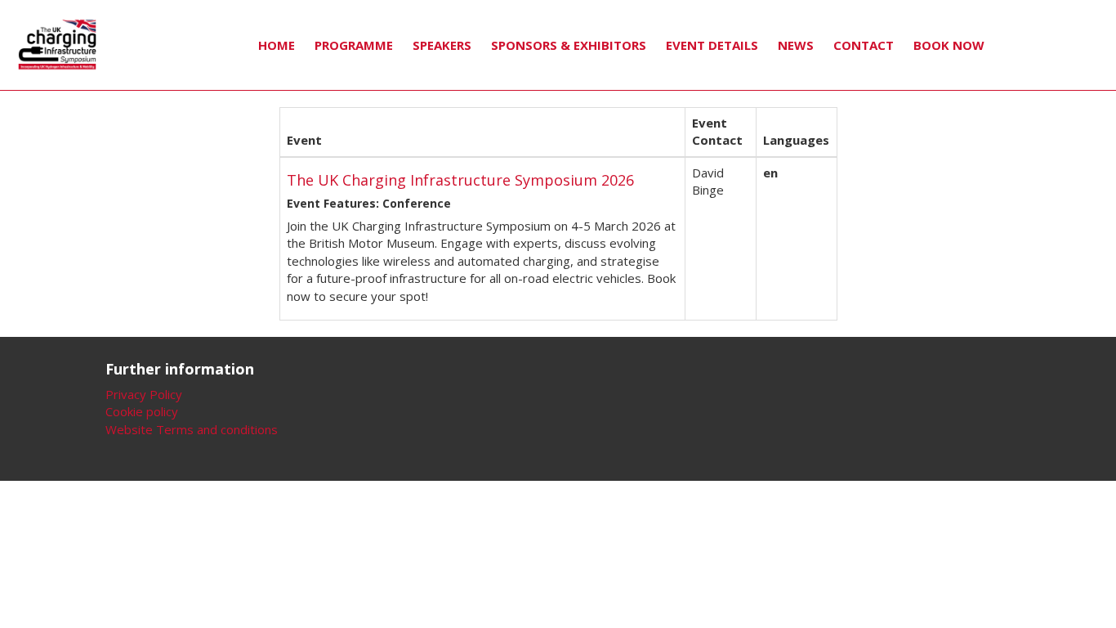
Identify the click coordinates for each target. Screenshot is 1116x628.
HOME (276, 45)
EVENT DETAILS (712, 45)
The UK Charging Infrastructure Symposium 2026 (460, 180)
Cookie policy (141, 411)
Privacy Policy (143, 394)
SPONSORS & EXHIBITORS (568, 45)
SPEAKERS (442, 45)
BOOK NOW (948, 45)
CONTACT (863, 45)
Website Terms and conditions (191, 429)
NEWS (796, 45)
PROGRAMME (354, 45)
